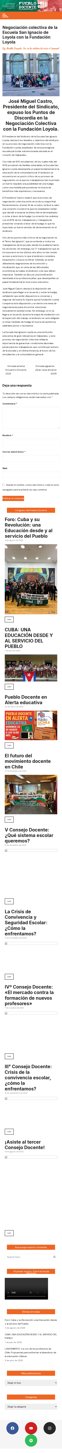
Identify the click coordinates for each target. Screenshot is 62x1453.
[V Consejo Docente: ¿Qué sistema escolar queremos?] (31, 894)
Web (4, 468)
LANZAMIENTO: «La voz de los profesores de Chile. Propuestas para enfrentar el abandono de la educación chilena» (30, 1352)
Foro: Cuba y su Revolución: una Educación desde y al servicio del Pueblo (28, 528)
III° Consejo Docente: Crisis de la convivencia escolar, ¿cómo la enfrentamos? (28, 1078)
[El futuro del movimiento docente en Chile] (31, 812)
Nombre (7, 435)
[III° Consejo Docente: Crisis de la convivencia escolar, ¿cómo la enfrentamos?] (31, 1124)
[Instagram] (50, 1428)
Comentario (9, 403)
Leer (9, 619)
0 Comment (54, 48)
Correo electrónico (14, 451)
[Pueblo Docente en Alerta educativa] (31, 738)
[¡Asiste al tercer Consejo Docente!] (31, 1226)
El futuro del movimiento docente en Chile (28, 761)
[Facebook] (12, 1428)
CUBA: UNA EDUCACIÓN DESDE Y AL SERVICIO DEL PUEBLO (29, 638)
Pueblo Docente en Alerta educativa (26, 699)
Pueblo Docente (14, 48)
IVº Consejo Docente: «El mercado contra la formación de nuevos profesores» (29, 995)
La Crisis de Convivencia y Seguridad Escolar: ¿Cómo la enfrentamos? (26, 923)
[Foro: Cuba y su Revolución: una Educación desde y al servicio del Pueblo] (31, 612)
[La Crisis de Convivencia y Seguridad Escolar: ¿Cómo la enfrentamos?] (31, 969)
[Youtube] (31, 1428)
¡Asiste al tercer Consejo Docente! (25, 1144)
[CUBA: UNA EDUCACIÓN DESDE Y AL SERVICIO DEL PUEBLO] (31, 679)
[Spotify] (31, 1440)
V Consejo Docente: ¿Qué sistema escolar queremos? (29, 835)
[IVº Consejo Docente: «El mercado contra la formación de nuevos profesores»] (31, 1049)
